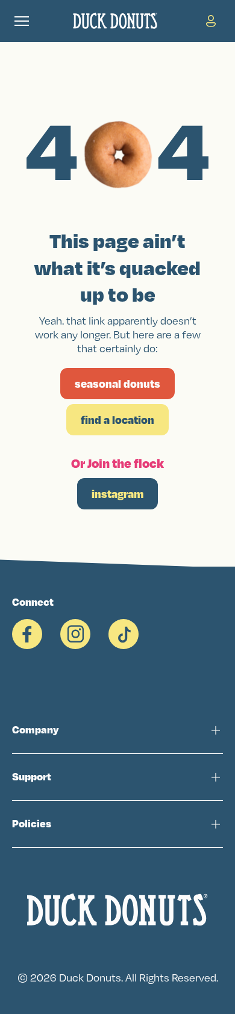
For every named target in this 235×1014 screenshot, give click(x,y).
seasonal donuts (117, 383)
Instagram (117, 494)
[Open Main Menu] (21, 21)
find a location (117, 420)
